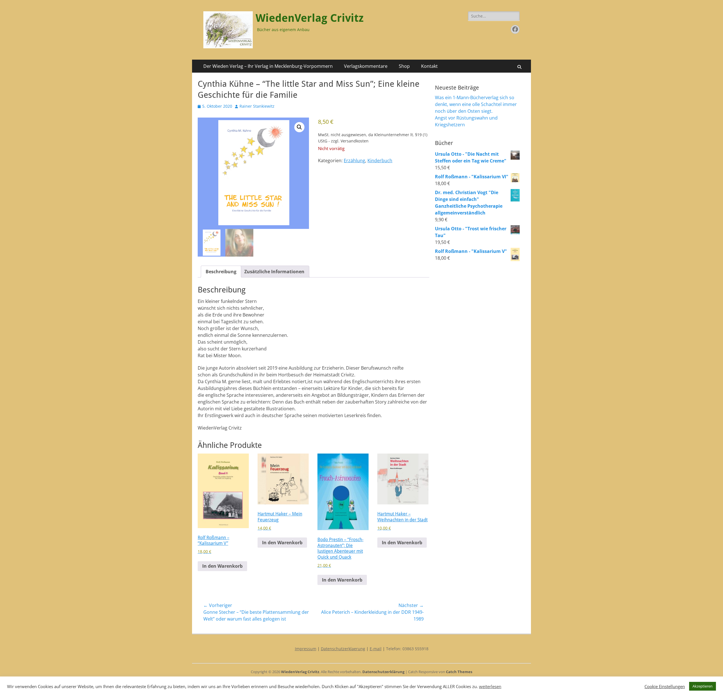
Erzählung (354, 160)
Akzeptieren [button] (702, 686)
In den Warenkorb (222, 566)
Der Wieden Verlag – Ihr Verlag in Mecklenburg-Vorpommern (268, 66)
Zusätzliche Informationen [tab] (274, 271)
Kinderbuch (379, 160)
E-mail (376, 648)
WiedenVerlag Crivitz (309, 18)
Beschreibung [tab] (221, 271)
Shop (404, 66)
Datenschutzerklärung (383, 671)
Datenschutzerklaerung (343, 648)
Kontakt (429, 66)
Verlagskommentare (365, 66)
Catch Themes (459, 671)
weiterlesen (490, 686)
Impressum (305, 648)
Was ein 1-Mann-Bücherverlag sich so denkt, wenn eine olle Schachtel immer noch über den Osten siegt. (476, 104)
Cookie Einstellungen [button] (664, 686)
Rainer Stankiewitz (257, 106)
